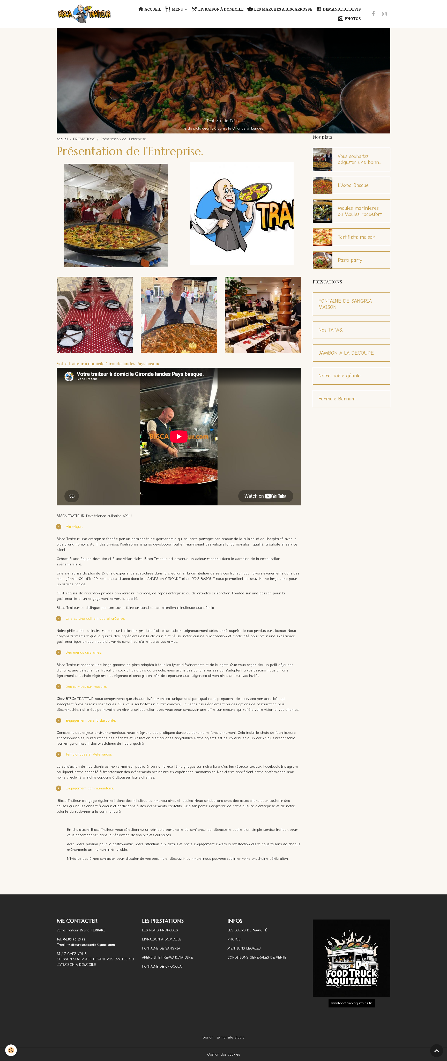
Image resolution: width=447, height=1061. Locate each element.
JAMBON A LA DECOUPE (346, 353)
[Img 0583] (263, 314)
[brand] (85, 14)
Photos (352, 18)
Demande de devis (341, 9)
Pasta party (350, 260)
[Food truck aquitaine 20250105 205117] (351, 958)
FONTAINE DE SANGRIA (161, 948)
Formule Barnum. (337, 399)
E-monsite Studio (230, 1037)
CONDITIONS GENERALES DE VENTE (256, 957)
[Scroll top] (436, 1050)
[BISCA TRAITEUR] (242, 213)
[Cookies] (11, 1050)
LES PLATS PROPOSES (160, 930)
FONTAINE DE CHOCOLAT (162, 966)
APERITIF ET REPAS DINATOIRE (167, 957)
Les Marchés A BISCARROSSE (282, 9)
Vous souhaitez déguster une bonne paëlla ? (360, 159)
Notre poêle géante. (339, 376)
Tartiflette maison (356, 237)
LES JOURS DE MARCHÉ (247, 930)
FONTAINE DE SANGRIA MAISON (345, 304)
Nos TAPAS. (330, 330)
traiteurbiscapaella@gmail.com (92, 945)
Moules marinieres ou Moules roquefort (360, 211)
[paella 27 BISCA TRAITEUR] (179, 314)
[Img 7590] (95, 314)
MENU (177, 9)
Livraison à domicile (220, 9)
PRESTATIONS (84, 139)
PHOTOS (234, 939)
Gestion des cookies (223, 1054)
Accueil (152, 9)
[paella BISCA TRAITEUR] (116, 215)
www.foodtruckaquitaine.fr (351, 1003)
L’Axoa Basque (353, 185)
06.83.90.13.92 (74, 939)
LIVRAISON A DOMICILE (161, 939)
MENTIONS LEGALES (244, 948)
